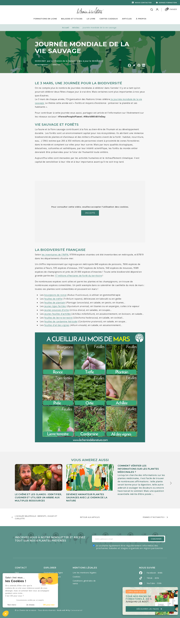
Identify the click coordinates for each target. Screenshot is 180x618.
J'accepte (90, 213)
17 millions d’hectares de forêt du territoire (78, 275)
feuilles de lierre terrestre (58, 317)
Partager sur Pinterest (138, 65)
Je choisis (30, 605)
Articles (127, 19)
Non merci (12, 605)
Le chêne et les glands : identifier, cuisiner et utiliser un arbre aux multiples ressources (38, 497)
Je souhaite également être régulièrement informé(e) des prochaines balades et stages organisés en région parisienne (129, 547)
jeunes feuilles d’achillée (57, 313)
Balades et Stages (72, 19)
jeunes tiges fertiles (55, 306)
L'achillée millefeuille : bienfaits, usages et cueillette (36, 517)
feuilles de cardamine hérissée (60, 321)
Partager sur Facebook (129, 65)
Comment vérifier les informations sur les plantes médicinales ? (138, 468)
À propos (141, 19)
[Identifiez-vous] (157, 9)
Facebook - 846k (154, 572)
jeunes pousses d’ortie (56, 310)
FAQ (17, 572)
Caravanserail (76, 610)
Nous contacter (143, 3)
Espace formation (168, 3)
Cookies (76, 576)
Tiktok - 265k (153, 578)
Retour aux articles (90, 517)
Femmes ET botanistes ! (154, 517)
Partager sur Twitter (134, 65)
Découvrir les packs (149, 609)
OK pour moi (48, 605)
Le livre (91, 19)
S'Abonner (156, 539)
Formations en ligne (45, 19)
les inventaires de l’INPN (55, 254)
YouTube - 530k (154, 583)
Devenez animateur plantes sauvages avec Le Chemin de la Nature (86, 497)
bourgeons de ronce (55, 294)
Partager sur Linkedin (143, 65)
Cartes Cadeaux (108, 19)
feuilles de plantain (54, 302)
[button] (5, 613)
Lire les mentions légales (84, 572)
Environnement (42, 65)
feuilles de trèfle (53, 298)
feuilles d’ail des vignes (56, 325)
